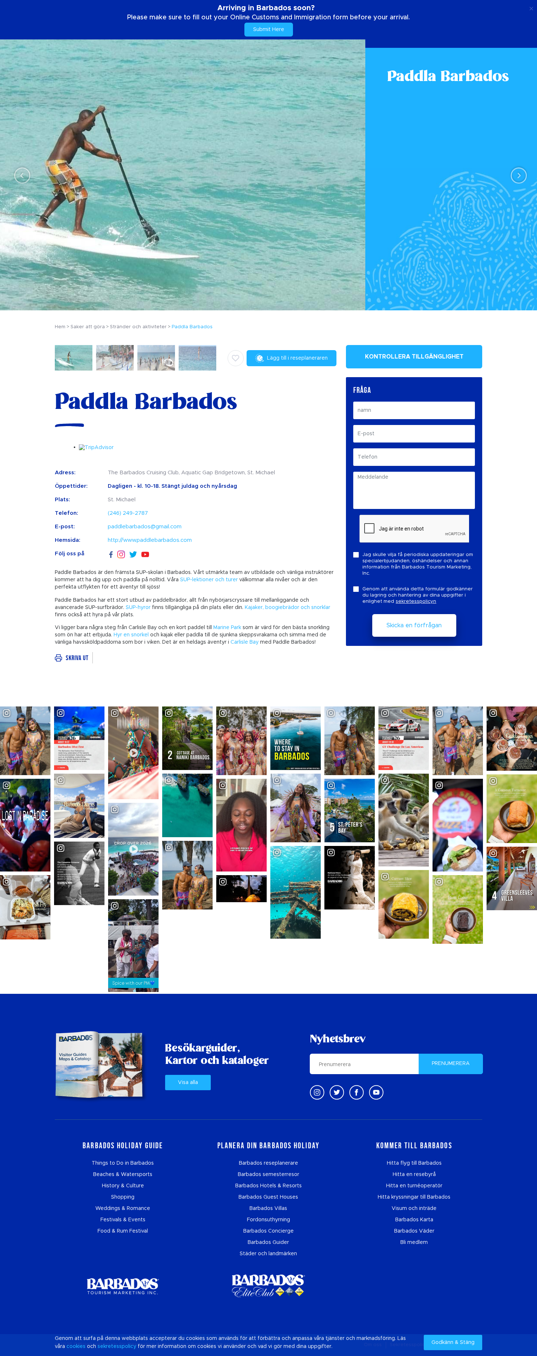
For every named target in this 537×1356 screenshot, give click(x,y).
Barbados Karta (414, 1219)
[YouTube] (145, 554)
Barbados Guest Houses (268, 1197)
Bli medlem (414, 1242)
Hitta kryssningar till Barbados (414, 1197)
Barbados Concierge (268, 1231)
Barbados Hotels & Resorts (268, 1185)
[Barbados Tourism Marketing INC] (122, 1286)
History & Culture (123, 1185)
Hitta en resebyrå (414, 1174)
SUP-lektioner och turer (209, 579)
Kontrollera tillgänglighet (414, 357)
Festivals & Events (122, 1219)
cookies (75, 1346)
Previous (20, 175)
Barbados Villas (268, 1208)
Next (516, 175)
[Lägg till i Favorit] (236, 358)
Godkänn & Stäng (453, 1342)
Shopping (122, 1197)
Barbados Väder (414, 1231)
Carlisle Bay (245, 642)
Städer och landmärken (268, 1253)
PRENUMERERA (451, 1063)
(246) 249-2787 (128, 513)
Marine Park (227, 627)
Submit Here (268, 29)
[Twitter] (133, 553)
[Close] (531, 7)
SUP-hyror (138, 607)
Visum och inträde (414, 1208)
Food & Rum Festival (123, 1231)
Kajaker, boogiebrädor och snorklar (287, 607)
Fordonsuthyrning (268, 1219)
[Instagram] (121, 554)
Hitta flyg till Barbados (414, 1163)
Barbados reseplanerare (268, 1163)
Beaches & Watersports (122, 1174)
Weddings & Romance (122, 1208)
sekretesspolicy (117, 1346)
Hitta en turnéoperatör (414, 1185)
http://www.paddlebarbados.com (150, 540)
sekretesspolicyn (416, 601)
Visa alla (188, 1082)
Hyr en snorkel (131, 634)
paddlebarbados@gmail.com (145, 526)
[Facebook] (111, 553)
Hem (60, 327)
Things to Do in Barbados (123, 1163)
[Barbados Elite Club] (268, 1286)
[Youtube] (376, 1092)
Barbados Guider (268, 1242)
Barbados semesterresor (268, 1174)
